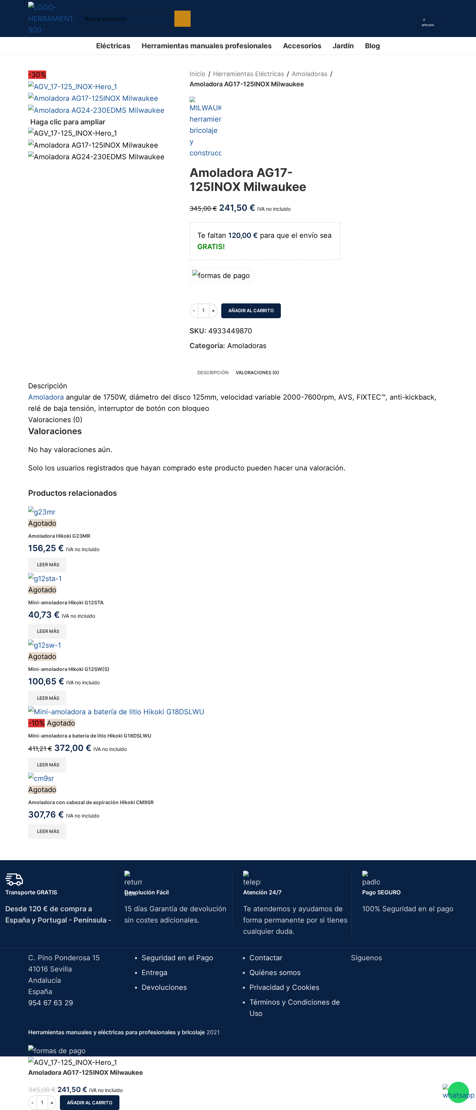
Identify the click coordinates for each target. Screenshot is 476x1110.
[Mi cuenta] (414, 19)
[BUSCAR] (182, 19)
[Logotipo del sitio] (50, 18)
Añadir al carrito (251, 310)
